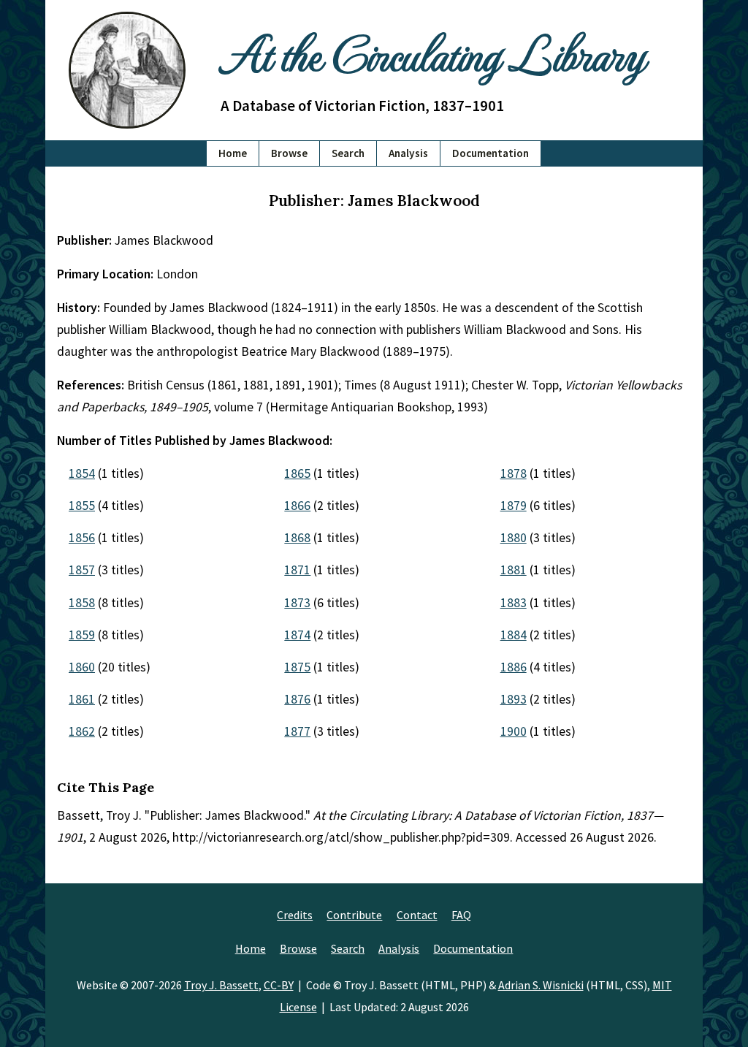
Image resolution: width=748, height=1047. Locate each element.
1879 (513, 506)
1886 (513, 667)
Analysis (408, 153)
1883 (513, 603)
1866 (297, 506)
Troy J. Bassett (221, 985)
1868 (297, 538)
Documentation (490, 153)
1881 (513, 570)
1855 (82, 506)
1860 (82, 667)
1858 (82, 603)
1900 (513, 731)
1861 (82, 699)
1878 (513, 473)
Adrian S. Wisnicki (541, 985)
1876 (297, 699)
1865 (297, 473)
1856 (82, 538)
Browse (289, 153)
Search (348, 153)
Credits (295, 914)
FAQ (461, 914)
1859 (82, 635)
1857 (82, 570)
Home (232, 153)
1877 (297, 731)
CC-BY (279, 985)
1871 (297, 570)
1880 (513, 538)
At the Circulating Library (432, 52)
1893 (513, 699)
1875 (297, 667)
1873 (297, 603)
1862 (82, 731)
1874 (297, 635)
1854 (82, 473)
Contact (417, 914)
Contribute (354, 914)
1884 (513, 635)
